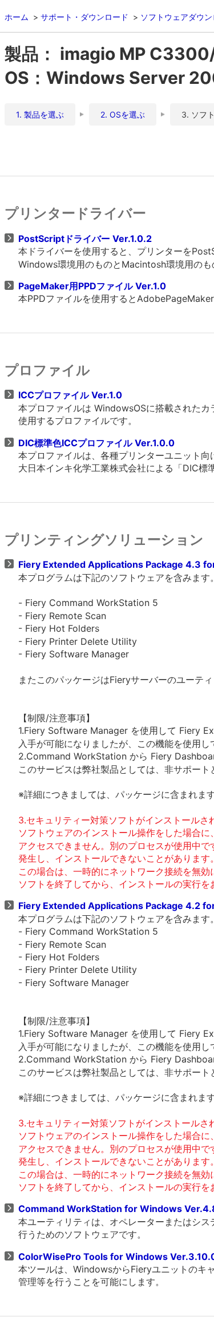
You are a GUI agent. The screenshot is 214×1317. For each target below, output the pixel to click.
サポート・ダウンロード (84, 17)
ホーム (17, 17)
